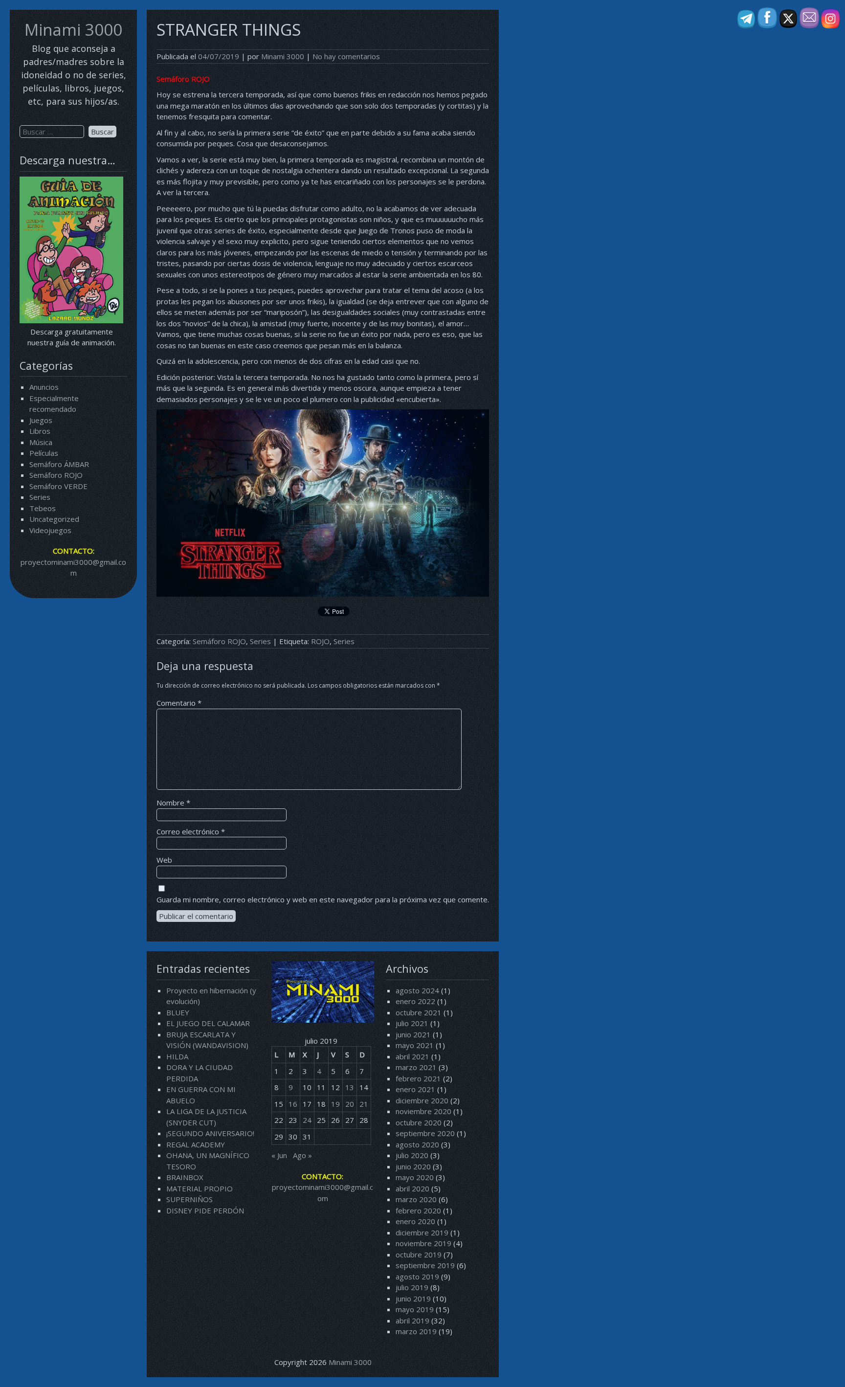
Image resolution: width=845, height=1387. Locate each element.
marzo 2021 (416, 1067)
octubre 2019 (419, 1254)
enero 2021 (415, 1089)
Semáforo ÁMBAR (59, 464)
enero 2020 (415, 1221)
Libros (39, 431)
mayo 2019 (415, 1309)
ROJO (320, 641)
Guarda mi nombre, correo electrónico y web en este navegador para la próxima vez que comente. (322, 899)
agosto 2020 (417, 1144)
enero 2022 (415, 1001)
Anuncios (44, 387)
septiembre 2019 (425, 1265)
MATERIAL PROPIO (199, 1188)
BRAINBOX (184, 1177)
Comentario (178, 703)
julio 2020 (412, 1155)
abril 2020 (412, 1188)
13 (349, 1087)
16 (293, 1104)
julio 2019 (412, 1287)
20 (349, 1104)
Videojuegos (50, 530)
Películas (43, 453)
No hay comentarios (346, 56)
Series (39, 497)
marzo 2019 (416, 1331)
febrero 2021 (418, 1078)
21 (363, 1104)
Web (164, 860)
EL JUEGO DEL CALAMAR (208, 1023)
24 (307, 1120)
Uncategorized (54, 519)
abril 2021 (412, 1056)
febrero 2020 (418, 1210)
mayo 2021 (415, 1045)
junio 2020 (413, 1166)
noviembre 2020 (423, 1111)
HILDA (177, 1056)
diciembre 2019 (422, 1232)
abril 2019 (412, 1320)
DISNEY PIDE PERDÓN (205, 1210)
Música (40, 442)
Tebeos (42, 508)
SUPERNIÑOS (189, 1199)
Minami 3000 (73, 30)
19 (335, 1104)
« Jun (279, 1155)
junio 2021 (413, 1034)
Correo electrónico (190, 831)
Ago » (302, 1155)
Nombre (173, 802)
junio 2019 (413, 1298)
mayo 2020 (415, 1177)
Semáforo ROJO (56, 475)
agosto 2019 (417, 1276)
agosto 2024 (417, 990)
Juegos (40, 420)
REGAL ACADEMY (195, 1144)
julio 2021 (412, 1023)
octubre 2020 (419, 1122)
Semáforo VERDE (58, 486)
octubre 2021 (419, 1012)
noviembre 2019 (423, 1243)
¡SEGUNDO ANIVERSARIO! (210, 1133)
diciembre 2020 (422, 1100)
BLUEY (177, 1012)
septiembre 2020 (425, 1133)
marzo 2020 (416, 1199)
